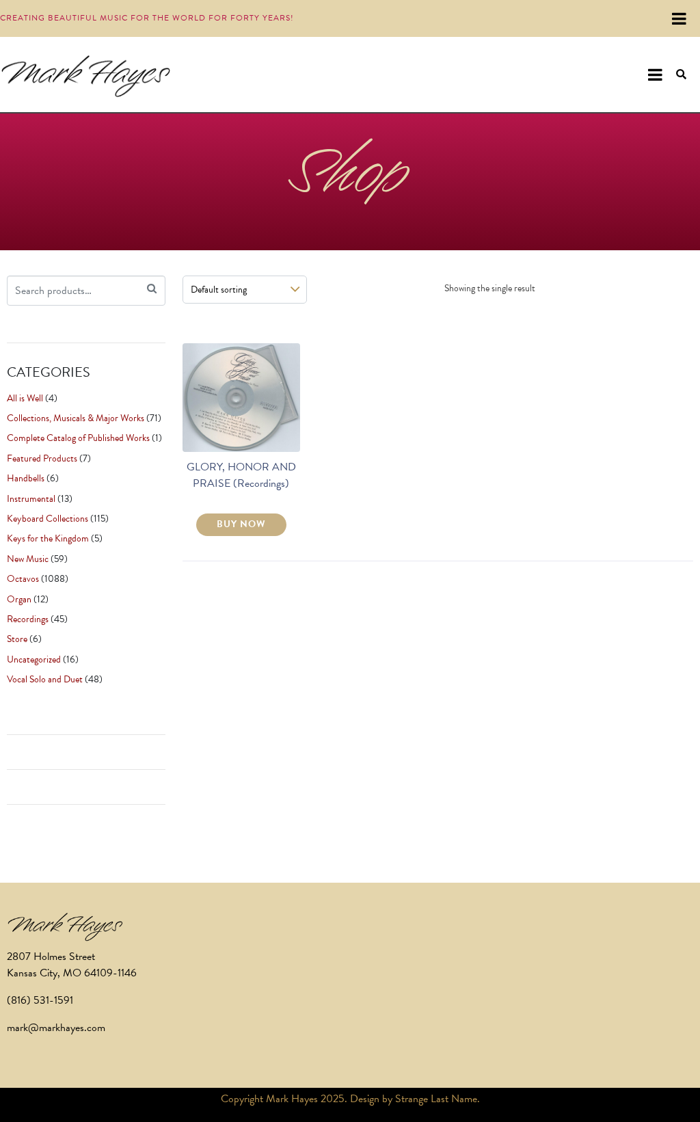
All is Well (25, 398)
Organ (19, 599)
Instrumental (31, 499)
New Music (28, 559)
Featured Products (42, 458)
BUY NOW (241, 524)
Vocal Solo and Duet (45, 679)
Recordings (28, 619)
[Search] (151, 289)
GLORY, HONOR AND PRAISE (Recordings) (241, 475)
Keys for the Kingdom (48, 538)
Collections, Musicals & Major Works (75, 418)
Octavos (23, 579)
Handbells (25, 478)
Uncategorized (34, 659)
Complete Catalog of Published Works (78, 438)
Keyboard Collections (47, 518)
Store (17, 639)
